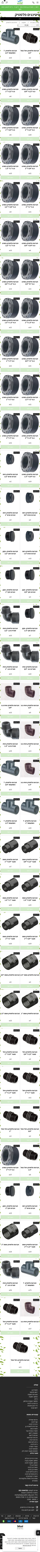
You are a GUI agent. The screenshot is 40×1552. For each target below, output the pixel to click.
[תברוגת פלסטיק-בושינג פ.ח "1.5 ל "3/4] (10, 279)
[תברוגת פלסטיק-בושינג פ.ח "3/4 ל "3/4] (29, 241)
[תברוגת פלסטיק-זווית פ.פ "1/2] (29, 700)
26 (11, 943)
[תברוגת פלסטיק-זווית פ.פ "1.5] (29, 777)
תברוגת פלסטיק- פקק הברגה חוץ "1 (10, 591)
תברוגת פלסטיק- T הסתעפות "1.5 (10, 822)
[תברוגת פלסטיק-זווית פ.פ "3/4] (10, 700)
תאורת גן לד (34, 1465)
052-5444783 (23, 1490)
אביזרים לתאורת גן (31, 1426)
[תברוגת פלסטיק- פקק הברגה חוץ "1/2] (10, 543)
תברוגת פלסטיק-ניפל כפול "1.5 (30, 1168)
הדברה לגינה (33, 1424)
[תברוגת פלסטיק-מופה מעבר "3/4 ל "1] (10, 855)
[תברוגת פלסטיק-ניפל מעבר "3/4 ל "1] (10, 1048)
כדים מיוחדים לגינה (31, 1474)
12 (11, 1329)
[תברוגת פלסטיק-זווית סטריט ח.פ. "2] (10, 1278)
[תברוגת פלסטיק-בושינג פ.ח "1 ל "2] (29, 202)
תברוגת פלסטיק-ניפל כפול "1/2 (30, 52)
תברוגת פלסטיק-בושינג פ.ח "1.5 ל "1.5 (10, 321)
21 (30, 173)
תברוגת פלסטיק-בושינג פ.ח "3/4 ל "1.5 (30, 475)
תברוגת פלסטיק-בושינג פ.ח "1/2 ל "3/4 (30, 90)
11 (30, 289)
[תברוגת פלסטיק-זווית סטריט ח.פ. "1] (10, 662)
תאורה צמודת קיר (32, 1431)
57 (30, 1329)
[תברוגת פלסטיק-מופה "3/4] (10, 971)
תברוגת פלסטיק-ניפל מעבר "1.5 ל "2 (10, 1322)
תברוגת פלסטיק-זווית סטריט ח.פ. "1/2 (10, 629)
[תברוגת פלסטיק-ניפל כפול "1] (10, 1125)
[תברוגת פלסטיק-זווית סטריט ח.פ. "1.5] (10, 739)
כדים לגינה (34, 1444)
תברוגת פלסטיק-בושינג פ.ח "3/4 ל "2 (30, 167)
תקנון (9, 1516)
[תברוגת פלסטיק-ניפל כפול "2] (20, 1356)
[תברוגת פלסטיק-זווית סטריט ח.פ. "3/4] (29, 662)
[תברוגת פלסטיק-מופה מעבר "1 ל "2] (10, 932)
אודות (27, 1516)
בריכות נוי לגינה (32, 1403)
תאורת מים (34, 1428)
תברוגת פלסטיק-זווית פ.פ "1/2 (30, 706)
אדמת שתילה (33, 1420)
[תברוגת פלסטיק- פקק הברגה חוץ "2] (10, 1198)
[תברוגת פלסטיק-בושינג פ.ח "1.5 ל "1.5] (10, 318)
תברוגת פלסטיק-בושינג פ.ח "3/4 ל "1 (10, 129)
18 (30, 828)
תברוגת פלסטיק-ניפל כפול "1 (10, 1130)
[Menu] (37, 2)
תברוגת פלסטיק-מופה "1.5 (10, 1013)
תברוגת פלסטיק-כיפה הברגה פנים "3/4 (29, 514)
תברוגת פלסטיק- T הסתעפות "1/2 (10, 52)
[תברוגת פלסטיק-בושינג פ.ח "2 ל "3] (10, 1165)
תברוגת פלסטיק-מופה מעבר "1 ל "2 (10, 937)
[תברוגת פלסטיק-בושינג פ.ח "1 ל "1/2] (10, 241)
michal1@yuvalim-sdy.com (24, 1495)
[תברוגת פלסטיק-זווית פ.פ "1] (29, 738)
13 (11, 289)
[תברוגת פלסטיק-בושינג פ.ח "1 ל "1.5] (10, 164)
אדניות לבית (33, 1440)
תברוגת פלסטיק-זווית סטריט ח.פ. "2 (10, 1284)
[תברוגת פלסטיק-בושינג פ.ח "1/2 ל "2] (29, 125)
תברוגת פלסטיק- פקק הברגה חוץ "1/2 (10, 552)
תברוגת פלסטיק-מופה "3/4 (10, 975)
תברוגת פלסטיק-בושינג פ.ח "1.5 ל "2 (30, 437)
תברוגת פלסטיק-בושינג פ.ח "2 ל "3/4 (30, 360)
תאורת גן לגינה (33, 1467)
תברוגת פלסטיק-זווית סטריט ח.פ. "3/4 (29, 668)
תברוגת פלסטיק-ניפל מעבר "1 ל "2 (29, 1091)
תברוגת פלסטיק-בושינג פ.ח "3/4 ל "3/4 (30, 244)
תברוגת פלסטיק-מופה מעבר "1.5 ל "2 (29, 1245)
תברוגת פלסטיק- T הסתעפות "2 (29, 1284)
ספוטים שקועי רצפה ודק (30, 1451)
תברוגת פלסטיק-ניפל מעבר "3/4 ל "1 (10, 1053)
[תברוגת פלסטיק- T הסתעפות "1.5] (10, 814)
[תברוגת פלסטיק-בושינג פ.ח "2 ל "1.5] (29, 395)
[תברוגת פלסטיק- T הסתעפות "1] (29, 814)
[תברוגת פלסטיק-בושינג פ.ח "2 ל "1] (10, 356)
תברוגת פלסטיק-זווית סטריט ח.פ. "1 (10, 668)
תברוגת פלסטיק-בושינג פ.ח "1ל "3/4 (30, 283)
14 (30, 327)
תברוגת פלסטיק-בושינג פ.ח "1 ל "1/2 (10, 244)
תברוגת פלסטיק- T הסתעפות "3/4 (10, 783)
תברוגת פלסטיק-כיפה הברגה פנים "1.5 (29, 552)
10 (11, 58)
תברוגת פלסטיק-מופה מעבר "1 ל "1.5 (10, 899)
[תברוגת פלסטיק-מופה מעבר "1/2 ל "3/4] (29, 855)
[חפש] (6, 2)
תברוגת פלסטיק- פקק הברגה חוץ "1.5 (29, 629)
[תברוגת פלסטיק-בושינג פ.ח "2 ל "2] (10, 433)
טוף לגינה (34, 1422)
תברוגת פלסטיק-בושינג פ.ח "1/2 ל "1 (10, 90)
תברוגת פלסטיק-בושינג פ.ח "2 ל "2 (10, 437)
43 (30, 789)
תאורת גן (35, 1390)
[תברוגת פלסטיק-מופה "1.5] (10, 1009)
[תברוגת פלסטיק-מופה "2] (10, 1240)
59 (11, 828)
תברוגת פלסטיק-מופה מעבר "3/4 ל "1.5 (29, 899)
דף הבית (36, 1516)
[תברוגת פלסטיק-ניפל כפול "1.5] (29, 1163)
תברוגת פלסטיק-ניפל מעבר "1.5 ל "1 (10, 1091)
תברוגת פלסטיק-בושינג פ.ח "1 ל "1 (10, 398)
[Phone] (33, 2)
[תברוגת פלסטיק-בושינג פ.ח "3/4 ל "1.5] (29, 472)
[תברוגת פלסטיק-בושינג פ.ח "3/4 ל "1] (10, 125)
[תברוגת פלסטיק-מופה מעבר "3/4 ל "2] (29, 932)
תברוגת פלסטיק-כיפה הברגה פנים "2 (29, 1207)
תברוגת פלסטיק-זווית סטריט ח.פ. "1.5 (10, 745)
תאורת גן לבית (33, 1469)
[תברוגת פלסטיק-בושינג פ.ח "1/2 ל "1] (10, 87)
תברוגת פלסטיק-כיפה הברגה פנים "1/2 (10, 475)
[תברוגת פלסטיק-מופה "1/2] (29, 971)
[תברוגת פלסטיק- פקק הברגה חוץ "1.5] (30, 620)
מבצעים (18, 1516)
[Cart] (2, 2)
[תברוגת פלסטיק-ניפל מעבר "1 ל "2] (29, 1086)
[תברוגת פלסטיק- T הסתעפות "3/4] (10, 776)
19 (30, 905)
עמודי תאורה (33, 1446)
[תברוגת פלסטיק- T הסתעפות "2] (29, 1276)
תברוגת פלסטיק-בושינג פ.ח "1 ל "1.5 (10, 167)
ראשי (37, 7)
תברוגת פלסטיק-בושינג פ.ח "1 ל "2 (30, 206)
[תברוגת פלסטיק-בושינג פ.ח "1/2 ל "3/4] (29, 87)
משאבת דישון (33, 1433)
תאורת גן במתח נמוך (26, 7)
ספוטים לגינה (33, 1449)
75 (30, 1290)
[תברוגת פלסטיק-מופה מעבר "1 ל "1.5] (10, 894)
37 (11, 1174)
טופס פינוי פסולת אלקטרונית (28, 1478)
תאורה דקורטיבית (32, 1476)
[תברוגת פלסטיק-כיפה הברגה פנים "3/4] (30, 505)
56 (11, 1290)
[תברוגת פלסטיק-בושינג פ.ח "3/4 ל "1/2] (10, 202)
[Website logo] (20, 2)
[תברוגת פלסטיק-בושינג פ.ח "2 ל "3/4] (29, 356)
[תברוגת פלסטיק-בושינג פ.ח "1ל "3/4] (29, 279)
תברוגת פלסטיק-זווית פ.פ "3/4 (10, 706)
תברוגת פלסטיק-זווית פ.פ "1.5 (30, 783)
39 (11, 751)
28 (11, 1252)
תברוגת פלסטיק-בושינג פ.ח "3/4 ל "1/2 (10, 206)
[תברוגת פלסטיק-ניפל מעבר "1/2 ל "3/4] (29, 1048)
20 (30, 135)
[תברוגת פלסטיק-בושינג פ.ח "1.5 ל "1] (29, 318)
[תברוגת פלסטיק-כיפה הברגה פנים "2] (30, 1198)
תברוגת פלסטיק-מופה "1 (30, 1013)
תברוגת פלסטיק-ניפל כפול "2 (20, 1361)
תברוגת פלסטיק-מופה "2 (10, 1244)
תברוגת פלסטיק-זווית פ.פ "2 (30, 1322)
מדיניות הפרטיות (27, 1545)
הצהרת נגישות (9, 1518)
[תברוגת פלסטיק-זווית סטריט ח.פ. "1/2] (10, 623)
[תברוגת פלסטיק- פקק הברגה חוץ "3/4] (30, 582)
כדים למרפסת (33, 1442)
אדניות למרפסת (32, 1437)
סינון (20, 19)
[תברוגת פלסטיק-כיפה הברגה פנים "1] (10, 505)
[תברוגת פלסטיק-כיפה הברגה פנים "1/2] (10, 466)
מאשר (20, 1548)
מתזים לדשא (33, 1435)
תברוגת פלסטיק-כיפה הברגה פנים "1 (10, 514)
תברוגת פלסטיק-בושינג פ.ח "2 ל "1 (10, 360)
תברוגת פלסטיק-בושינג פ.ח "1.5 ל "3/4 (10, 283)
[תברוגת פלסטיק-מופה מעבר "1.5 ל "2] (29, 1240)
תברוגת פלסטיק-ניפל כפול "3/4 (30, 1130)
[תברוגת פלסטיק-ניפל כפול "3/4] (29, 1125)
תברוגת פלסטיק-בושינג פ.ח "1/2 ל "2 (30, 129)
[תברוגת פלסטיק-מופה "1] (29, 1009)
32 (11, 443)
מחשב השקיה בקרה (31, 1460)
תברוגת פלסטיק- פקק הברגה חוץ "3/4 (29, 591)
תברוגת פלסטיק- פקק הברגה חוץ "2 (10, 1207)
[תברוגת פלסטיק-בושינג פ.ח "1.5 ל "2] (29, 433)
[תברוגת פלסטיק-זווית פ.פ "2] (29, 1316)
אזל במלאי (36, 29)
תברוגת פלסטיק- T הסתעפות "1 (29, 822)
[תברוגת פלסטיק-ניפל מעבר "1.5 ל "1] (10, 1086)
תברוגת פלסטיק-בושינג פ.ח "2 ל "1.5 (30, 398)
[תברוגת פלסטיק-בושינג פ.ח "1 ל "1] (10, 395)
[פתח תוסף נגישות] (38, 1532)
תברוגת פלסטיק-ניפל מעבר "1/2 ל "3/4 (29, 1053)
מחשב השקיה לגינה (31, 1463)
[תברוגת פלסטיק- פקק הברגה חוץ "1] (10, 582)
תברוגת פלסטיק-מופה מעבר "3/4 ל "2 (29, 937)
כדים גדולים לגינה (32, 1472)
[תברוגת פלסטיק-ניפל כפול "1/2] (29, 46)
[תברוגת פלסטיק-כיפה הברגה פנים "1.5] (30, 543)
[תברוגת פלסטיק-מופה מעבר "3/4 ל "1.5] (29, 894)
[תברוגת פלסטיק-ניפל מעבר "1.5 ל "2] (10, 1317)
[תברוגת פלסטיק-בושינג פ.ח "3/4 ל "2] (29, 164)
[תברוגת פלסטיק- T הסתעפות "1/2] (10, 44)
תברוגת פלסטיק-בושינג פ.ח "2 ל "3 (10, 1168)
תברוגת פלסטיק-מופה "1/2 (29, 975)
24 (30, 481)
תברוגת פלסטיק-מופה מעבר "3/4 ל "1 (10, 860)
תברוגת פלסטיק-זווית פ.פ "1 (30, 745)
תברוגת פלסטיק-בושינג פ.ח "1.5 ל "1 (30, 321)
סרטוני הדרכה (23, 1518)
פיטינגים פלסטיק (27, 14)
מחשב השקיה (33, 1397)
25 (11, 1020)
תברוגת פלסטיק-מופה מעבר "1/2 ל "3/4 (29, 860)
